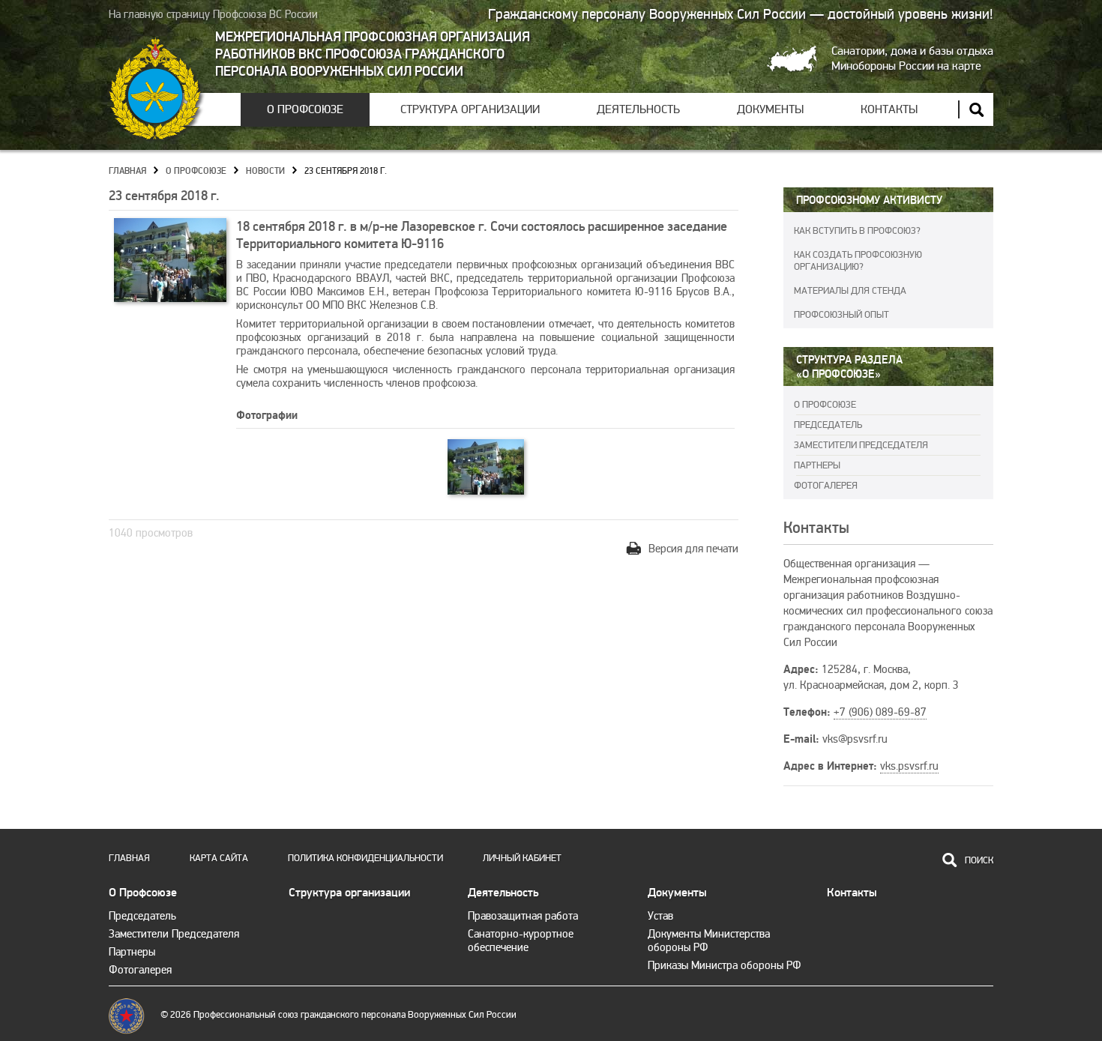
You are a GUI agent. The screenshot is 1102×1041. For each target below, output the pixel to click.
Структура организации (470, 109)
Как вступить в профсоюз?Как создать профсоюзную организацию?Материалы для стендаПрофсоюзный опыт (858, 273)
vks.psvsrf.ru (909, 766)
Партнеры (817, 465)
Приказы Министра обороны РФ (724, 965)
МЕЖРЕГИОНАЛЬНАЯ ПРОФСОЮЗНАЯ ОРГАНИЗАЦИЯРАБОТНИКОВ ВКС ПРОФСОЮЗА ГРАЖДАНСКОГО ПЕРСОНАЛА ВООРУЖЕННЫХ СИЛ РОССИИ (372, 54)
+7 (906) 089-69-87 (880, 712)
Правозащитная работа (523, 916)
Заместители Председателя (861, 445)
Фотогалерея (826, 486)
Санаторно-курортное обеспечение (520, 940)
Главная (127, 171)
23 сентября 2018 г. (345, 171)
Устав (660, 916)
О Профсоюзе (305, 109)
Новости (265, 171)
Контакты (889, 109)
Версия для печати (693, 548)
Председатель (828, 425)
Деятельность (638, 109)
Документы (770, 109)
